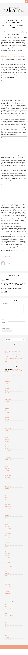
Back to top (23, 653)
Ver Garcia (7, 374)
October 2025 (7, 403)
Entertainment (8, 608)
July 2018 (6, 595)
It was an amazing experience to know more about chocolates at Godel (14, 370)
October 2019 (7, 564)
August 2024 (7, 435)
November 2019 (8, 562)
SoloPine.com (3, 652)
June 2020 (7, 546)
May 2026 (7, 388)
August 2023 (7, 461)
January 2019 (7, 584)
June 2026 (7, 386)
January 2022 (7, 504)
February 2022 (8, 502)
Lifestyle (6, 617)
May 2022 (7, 495)
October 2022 (7, 484)
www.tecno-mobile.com (21, 250)
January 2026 (7, 397)
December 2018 (8, 586)
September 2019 (8, 566)
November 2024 (8, 428)
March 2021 (7, 526)
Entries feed (7, 637)
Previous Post (6, 269)
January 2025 (7, 423)
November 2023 (8, 455)
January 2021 (7, 531)
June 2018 (7, 598)
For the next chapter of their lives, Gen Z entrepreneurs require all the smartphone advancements (11, 290)
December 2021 (8, 506)
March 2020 (7, 553)
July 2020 (6, 544)
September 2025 (8, 406)
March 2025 (7, 419)
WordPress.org (8, 641)
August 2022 (7, 488)
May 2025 (7, 415)
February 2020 (8, 555)
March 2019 (7, 580)
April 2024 (7, 444)
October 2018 (7, 591)
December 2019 (8, 560)
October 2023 (7, 457)
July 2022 (6, 490)
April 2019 (7, 577)
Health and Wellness (9, 615)
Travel (6, 626)
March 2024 (7, 446)
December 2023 (8, 453)
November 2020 (8, 535)
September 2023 (8, 459)
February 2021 (8, 528)
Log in (6, 635)
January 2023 (7, 477)
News (6, 620)
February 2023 (8, 475)
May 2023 (7, 468)
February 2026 (8, 394)
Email (3, 319)
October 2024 (7, 430)
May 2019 (7, 575)
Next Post (23, 269)
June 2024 (7, 439)
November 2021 (8, 508)
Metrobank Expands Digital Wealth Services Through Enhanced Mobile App (14, 355)
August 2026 (7, 381)
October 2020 (7, 537)
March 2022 (7, 499)
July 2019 (6, 571)
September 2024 (8, 432)
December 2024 (8, 426)
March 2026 (7, 392)
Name (3, 316)
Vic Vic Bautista (12, 254)
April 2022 (7, 497)
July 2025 (6, 410)
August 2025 (7, 408)
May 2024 (7, 441)
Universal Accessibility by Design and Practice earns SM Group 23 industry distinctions (12, 351)
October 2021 (7, 511)
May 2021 (7, 522)
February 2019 (8, 582)
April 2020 (7, 551)
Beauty (6, 606)
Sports (6, 622)
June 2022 (7, 493)
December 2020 (8, 533)
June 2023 (7, 466)
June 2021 (7, 519)
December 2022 (8, 479)
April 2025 (7, 417)
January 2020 (7, 557)
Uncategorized (8, 628)
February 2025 (8, 421)
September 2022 (8, 486)
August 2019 (7, 569)
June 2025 (7, 412)
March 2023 (7, 473)
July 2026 (6, 383)
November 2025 (8, 401)
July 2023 (6, 464)
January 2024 (7, 450)
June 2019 (7, 573)
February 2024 (8, 448)
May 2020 (7, 548)
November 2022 (8, 482)
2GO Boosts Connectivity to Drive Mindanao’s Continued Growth (11, 362)
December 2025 (8, 399)
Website (3, 322)
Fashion (6, 611)
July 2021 (6, 517)
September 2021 (8, 513)
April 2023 (7, 470)
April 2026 (7, 390)
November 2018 (8, 589)
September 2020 (8, 540)
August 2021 (7, 515)
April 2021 (7, 524)
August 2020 (7, 542)
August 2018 (7, 593)
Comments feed (8, 639)
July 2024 (6, 437)
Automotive (7, 604)
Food (6, 613)
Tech (14, 17)
